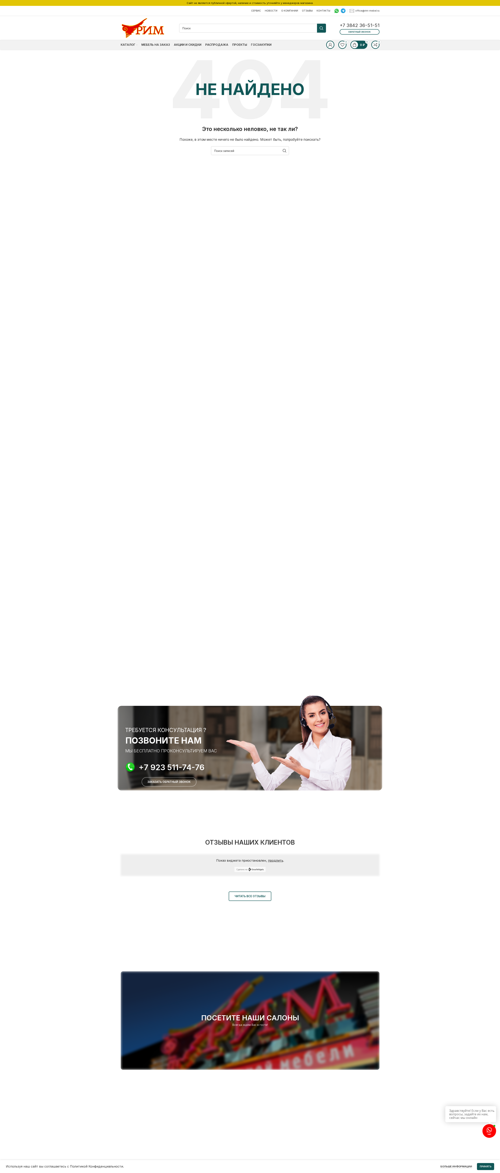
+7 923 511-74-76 (171, 767)
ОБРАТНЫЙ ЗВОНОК (359, 31)
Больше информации (456, 1166)
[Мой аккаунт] (330, 45)
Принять (485, 1166)
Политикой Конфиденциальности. (97, 1166)
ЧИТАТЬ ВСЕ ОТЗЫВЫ (250, 896)
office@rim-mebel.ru (367, 10)
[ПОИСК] (321, 28)
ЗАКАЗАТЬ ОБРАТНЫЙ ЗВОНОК (169, 781)
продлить (275, 860)
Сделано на (241, 869)
